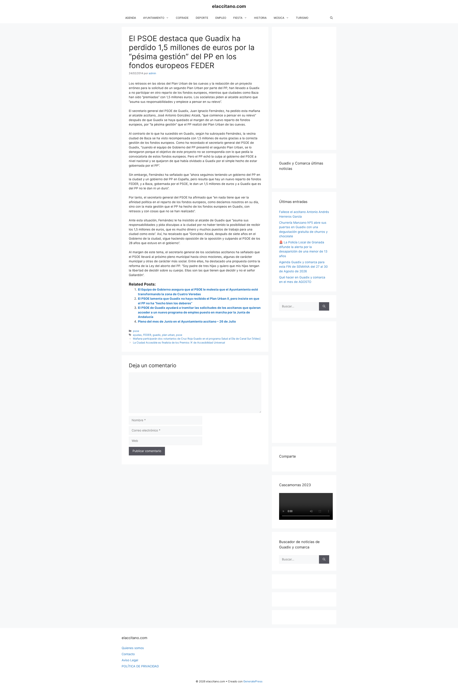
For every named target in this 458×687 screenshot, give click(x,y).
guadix (157, 334)
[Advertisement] (306, 87)
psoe (136, 330)
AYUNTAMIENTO (153, 17)
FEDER (147, 334)
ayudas (137, 334)
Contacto (128, 654)
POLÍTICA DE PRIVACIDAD (140, 666)
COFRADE (182, 17)
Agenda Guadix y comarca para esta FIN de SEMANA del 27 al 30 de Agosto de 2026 (303, 266)
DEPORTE (202, 17)
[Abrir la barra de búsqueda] (331, 18)
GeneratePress (252, 681)
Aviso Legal (130, 660)
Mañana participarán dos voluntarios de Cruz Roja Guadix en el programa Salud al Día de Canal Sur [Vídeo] (196, 338)
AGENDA (130, 17)
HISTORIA (260, 17)
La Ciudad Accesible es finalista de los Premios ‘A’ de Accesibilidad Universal (179, 342)
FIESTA (237, 17)
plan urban (168, 334)
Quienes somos (133, 648)
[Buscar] (324, 306)
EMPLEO (220, 17)
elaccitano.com (229, 6)
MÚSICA (279, 17)
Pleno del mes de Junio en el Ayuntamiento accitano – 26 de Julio (187, 321)
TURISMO (302, 17)
